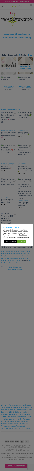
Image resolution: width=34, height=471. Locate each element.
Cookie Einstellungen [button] (10, 241)
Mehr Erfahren (23, 235)
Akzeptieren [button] (21, 241)
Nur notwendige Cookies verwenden (17, 237)
